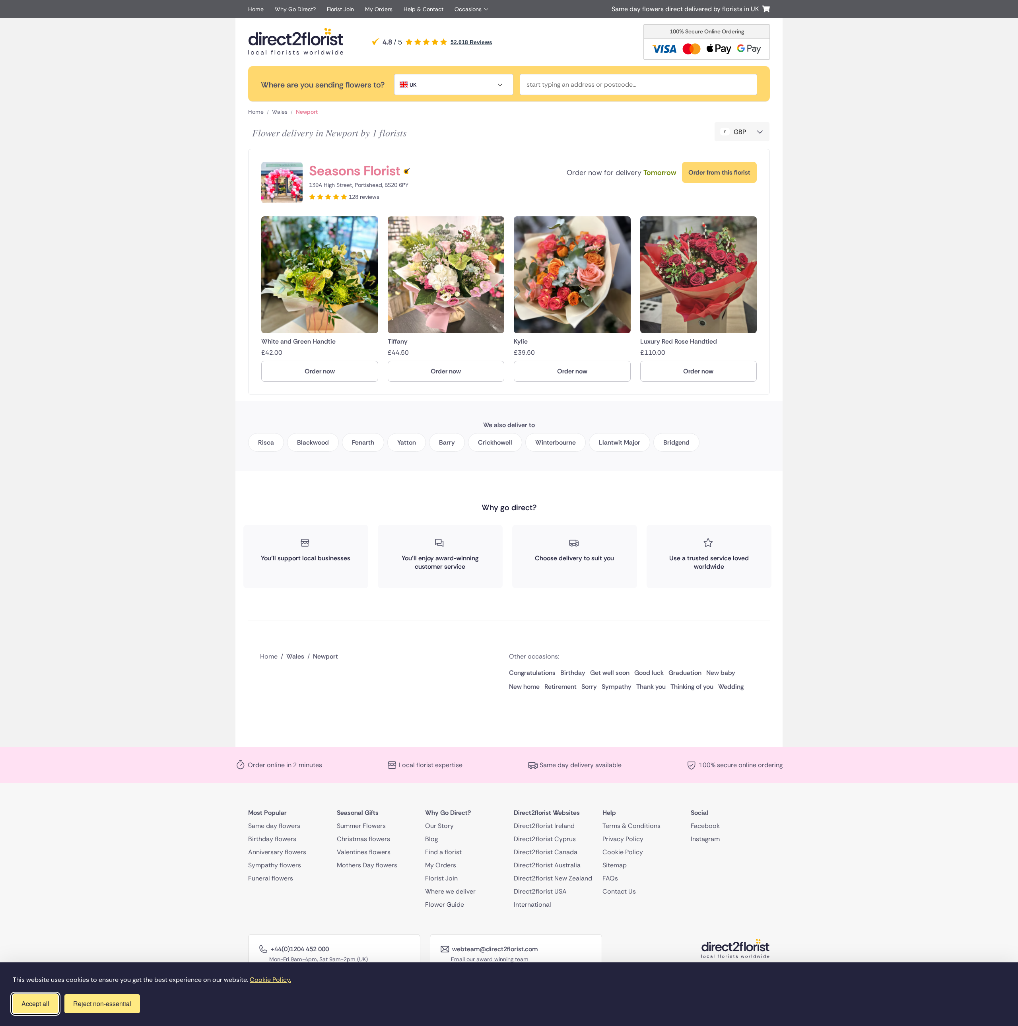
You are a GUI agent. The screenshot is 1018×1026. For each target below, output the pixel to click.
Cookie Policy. (270, 979)
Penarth (363, 442)
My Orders (378, 9)
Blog (431, 839)
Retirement (560, 686)
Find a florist (443, 852)
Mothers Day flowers (367, 865)
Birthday (572, 672)
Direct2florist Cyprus (545, 839)
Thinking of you (691, 686)
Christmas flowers (363, 839)
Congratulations (532, 672)
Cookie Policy (622, 852)
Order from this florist (719, 172)
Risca (266, 442)
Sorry (589, 686)
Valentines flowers (363, 852)
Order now (320, 371)
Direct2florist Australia (547, 865)
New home (524, 686)
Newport (307, 111)
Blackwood (313, 442)
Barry (447, 442)
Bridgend (676, 442)
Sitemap (614, 865)
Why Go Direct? (295, 9)
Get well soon (609, 672)
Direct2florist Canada (545, 852)
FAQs (610, 878)
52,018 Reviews (471, 42)
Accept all (35, 1003)
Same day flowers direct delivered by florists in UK (687, 9)
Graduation (684, 672)
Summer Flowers (361, 826)
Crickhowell (495, 442)
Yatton (406, 442)
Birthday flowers (272, 839)
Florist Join (340, 9)
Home (256, 9)
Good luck (649, 672)
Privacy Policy (622, 839)
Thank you (651, 686)
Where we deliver (450, 891)
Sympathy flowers (274, 865)
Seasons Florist (354, 171)
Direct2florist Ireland (544, 826)
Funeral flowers (270, 878)
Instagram (705, 839)
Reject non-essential (102, 1003)
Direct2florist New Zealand (553, 878)
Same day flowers (274, 826)
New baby (720, 672)
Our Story (439, 826)
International (532, 904)
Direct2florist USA (540, 891)
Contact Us (619, 891)
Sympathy (616, 686)
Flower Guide (444, 904)
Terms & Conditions (631, 826)
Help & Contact (423, 9)
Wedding (731, 686)
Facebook (705, 826)
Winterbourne (555, 442)
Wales (280, 111)
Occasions (468, 9)
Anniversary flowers (277, 852)
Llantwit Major (619, 442)
